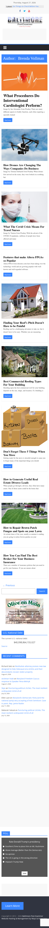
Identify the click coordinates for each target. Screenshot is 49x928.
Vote (24, 873)
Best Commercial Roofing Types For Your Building (22, 383)
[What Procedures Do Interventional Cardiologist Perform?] (25, 66)
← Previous (9, 585)
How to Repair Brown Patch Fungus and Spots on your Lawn (22, 529)
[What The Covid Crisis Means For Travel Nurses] (25, 193)
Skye (3, 688)
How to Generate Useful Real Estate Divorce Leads (20, 481)
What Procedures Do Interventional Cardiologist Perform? (22, 100)
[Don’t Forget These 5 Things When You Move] (25, 406)
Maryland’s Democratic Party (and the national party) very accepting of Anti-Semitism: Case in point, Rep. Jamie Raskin (24, 701)
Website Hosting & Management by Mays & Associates (24, 918)
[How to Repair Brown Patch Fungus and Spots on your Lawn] (25, 504)
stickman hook (8, 678)
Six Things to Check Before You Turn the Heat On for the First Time (27, 7)
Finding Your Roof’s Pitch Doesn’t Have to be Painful (23, 324)
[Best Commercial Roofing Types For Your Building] (25, 347)
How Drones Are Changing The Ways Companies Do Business (22, 166)
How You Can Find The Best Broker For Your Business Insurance (20, 558)
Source (4, 646)
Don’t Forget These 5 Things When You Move (24, 453)
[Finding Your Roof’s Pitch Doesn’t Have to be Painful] (25, 285)
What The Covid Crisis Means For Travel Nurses (23, 228)
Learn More (12, 906)
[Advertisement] (24, 34)
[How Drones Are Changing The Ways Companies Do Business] (25, 130)
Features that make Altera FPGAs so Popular (23, 259)
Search (42, 591)
